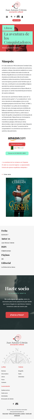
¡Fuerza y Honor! (17, 315)
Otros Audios (4, 374)
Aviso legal (5, 413)
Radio (19, 374)
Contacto (3, 382)
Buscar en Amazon (17, 144)
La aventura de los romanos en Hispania (15, 162)
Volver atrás (7, 174)
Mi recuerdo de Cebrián (7, 399)
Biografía (20, 371)
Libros (3, 376)
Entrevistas (21, 376)
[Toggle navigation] (7, 17)
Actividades (4, 396)
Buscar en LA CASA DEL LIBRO (17, 153)
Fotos (2, 379)
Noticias (3, 371)
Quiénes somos (5, 390)
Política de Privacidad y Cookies (17, 413)
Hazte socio (4, 393)
